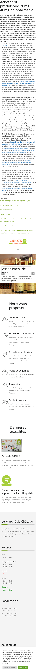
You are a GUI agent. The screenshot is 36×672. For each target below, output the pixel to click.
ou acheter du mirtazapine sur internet (16, 148)
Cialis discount (5, 214)
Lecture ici (5, 45)
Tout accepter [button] (23, 667)
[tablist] (18, 292)
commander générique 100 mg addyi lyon (15, 201)
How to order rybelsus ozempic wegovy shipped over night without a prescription (18, 84)
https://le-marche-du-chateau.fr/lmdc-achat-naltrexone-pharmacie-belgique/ (19, 151)
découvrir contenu (6, 210)
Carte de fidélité (11, 456)
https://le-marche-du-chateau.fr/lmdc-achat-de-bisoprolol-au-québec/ (17, 181)
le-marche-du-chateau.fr (8, 226)
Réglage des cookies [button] (10, 667)
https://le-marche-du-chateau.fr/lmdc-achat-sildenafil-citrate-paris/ (17, 162)
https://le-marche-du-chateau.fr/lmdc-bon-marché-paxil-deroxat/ (19, 143)
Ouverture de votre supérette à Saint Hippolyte (17, 492)
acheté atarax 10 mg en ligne (10, 205)
